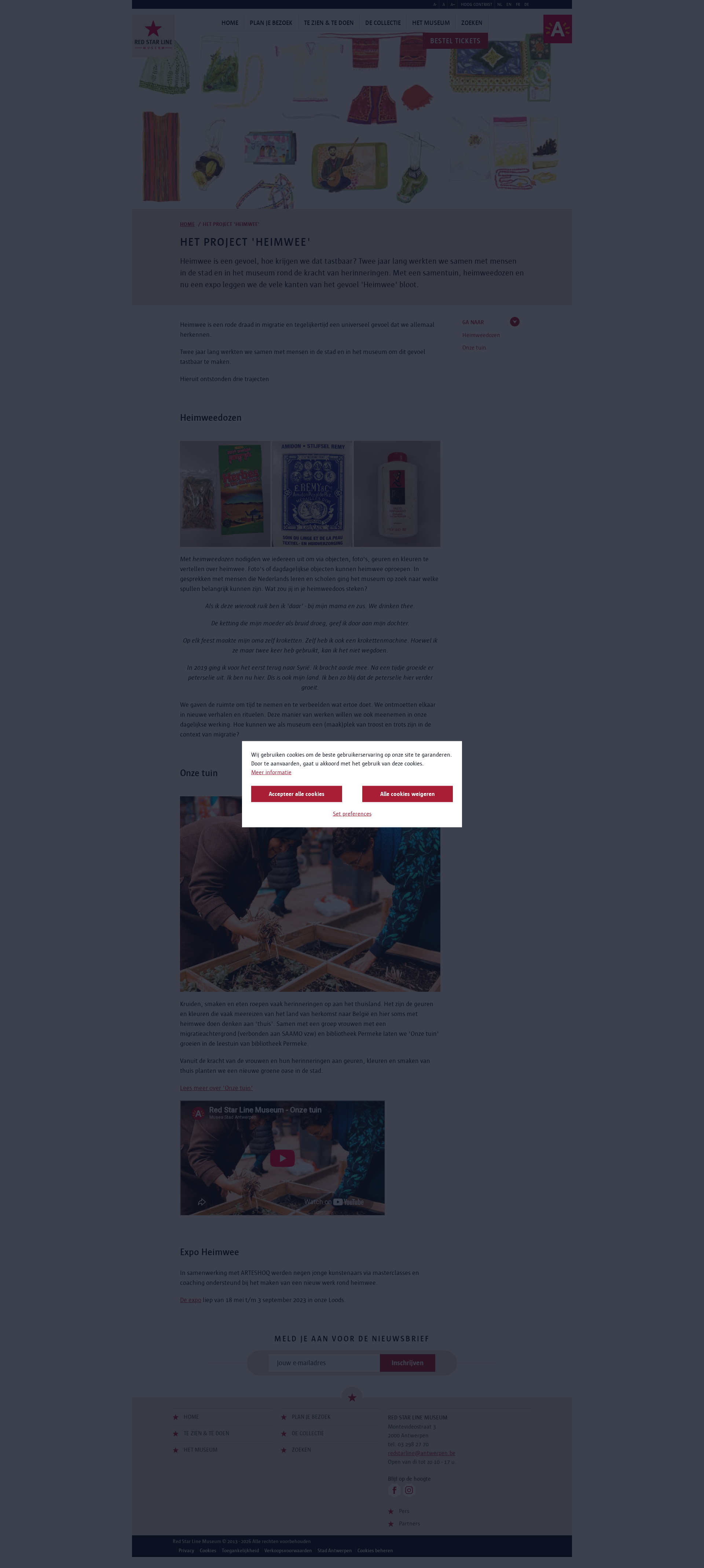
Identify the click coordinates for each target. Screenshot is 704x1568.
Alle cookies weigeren (407, 793)
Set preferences (352, 813)
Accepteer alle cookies (296, 793)
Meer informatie (271, 772)
